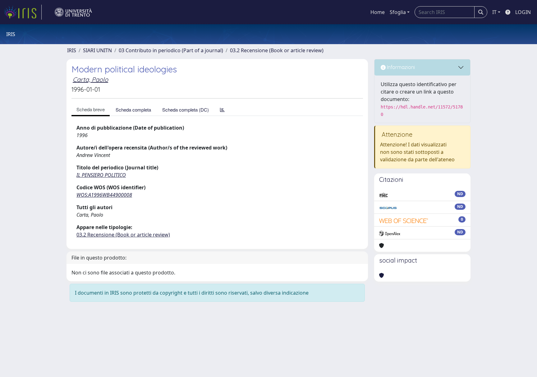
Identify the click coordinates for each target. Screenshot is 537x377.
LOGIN (523, 12)
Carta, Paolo (90, 79)
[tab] (222, 109)
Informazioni (400, 67)
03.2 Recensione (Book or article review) (277, 50)
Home (377, 12)
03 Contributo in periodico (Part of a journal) (171, 50)
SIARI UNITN (97, 50)
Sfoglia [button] (398, 12)
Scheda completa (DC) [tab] (185, 109)
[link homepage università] (73, 12)
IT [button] (494, 12)
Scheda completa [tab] (133, 109)
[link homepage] (23, 12)
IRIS (71, 50)
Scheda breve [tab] (90, 109)
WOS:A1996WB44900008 (104, 194)
